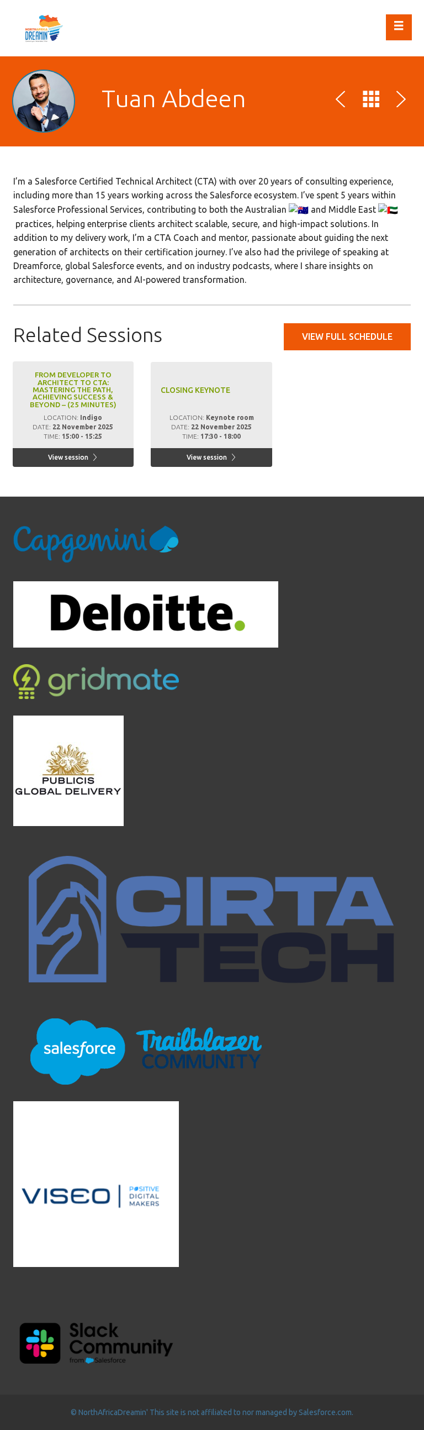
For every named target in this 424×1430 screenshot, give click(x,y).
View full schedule (347, 336)
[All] (371, 101)
